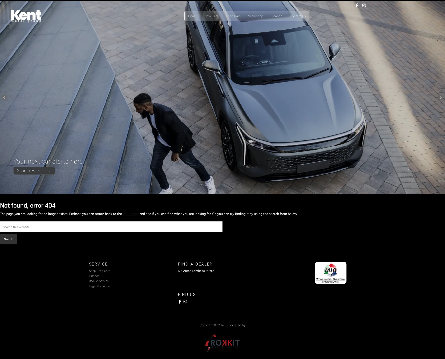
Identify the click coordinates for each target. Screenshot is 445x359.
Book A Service (99, 281)
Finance (94, 276)
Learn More (28, 170)
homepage (131, 214)
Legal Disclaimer (100, 286)
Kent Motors (26, 16)
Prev (4, 97)
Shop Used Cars (99, 271)
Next (440, 97)
